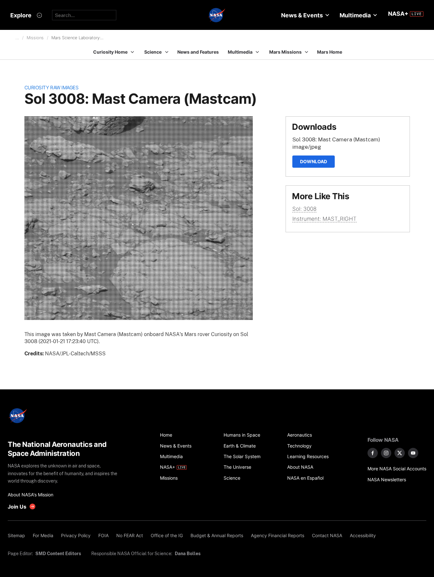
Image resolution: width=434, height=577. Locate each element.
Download (313, 161)
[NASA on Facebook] (373, 453)
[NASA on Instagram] (386, 453)
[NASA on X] (399, 453)
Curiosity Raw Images (51, 87)
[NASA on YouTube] (413, 453)
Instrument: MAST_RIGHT (324, 219)
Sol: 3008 (304, 209)
